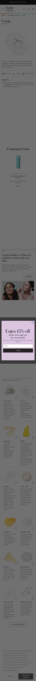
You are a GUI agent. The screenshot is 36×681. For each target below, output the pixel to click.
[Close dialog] (32, 322)
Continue (18, 350)
